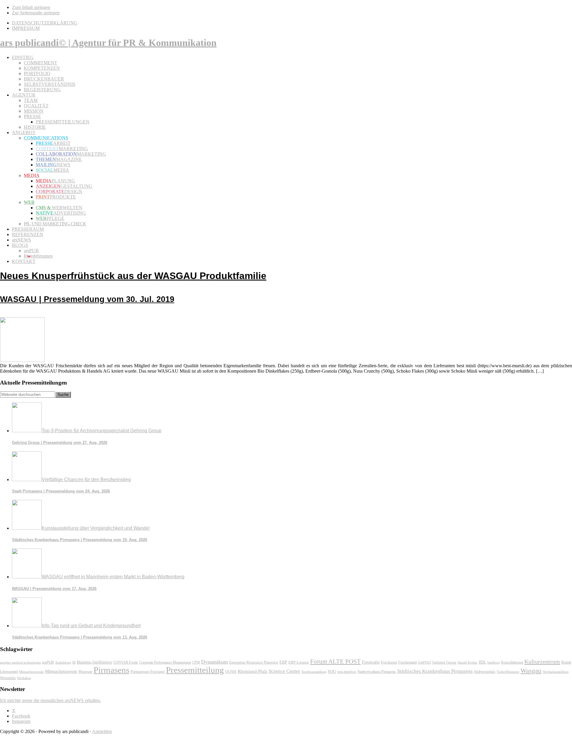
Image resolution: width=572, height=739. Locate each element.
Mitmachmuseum (61, 671)
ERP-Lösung (298, 662)
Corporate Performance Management (165, 662)
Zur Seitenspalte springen (36, 12)
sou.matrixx (346, 671)
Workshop (24, 678)
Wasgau (530, 670)
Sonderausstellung (314, 671)
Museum (85, 671)
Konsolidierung (512, 662)
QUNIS (231, 672)
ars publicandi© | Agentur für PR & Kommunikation (108, 42)
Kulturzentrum (542, 661)
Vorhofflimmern (508, 671)
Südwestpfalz (484, 672)
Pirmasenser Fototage (147, 671)
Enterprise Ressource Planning (253, 662)
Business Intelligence (94, 662)
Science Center (284, 671)
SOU (332, 671)
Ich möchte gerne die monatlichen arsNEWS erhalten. (50, 700)
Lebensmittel (9, 672)
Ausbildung (63, 662)
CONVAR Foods (125, 662)
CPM (196, 662)
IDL (482, 662)
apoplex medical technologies (20, 662)
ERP (283, 662)
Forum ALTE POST (335, 661)
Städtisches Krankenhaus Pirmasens (435, 671)
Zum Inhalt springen (31, 7)
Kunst (566, 662)
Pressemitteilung (195, 670)
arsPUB (48, 662)
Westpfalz (8, 678)
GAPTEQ (424, 662)
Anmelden (102, 731)
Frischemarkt (407, 662)
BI (74, 662)
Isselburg (493, 662)
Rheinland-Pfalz (253, 671)
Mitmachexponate (31, 671)
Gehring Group (444, 662)
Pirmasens (111, 670)
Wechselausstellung (556, 671)
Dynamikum (214, 662)
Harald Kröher (468, 662)
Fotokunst (389, 662)
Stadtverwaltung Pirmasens (377, 672)
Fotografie (371, 662)
